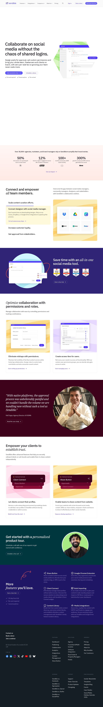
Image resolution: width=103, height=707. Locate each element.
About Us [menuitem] (87, 647)
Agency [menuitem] (70, 642)
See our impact (50, 172)
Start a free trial (59, 282)
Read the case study (13, 421)
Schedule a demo (31, 73)
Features (22, 3)
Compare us (40, 3)
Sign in (69, 3)
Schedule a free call (13, 554)
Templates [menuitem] (87, 682)
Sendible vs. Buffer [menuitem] (58, 691)
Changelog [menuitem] (71, 687)
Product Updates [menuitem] (73, 684)
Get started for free (12, 73)
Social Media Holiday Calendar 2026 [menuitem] (89, 695)
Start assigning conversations (17, 227)
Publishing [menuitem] (55, 645)
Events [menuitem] (86, 687)
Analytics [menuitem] (55, 650)
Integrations (31, 3)
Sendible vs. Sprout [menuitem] (58, 689)
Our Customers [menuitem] (89, 653)
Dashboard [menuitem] (55, 642)
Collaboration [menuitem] (56, 647)
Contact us (9, 633)
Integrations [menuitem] (56, 653)
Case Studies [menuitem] (88, 690)
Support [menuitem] (70, 679)
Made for (49, 3)
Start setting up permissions (16, 368)
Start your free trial (91, 3)
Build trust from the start (15, 514)
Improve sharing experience (63, 514)
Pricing (56, 3)
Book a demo (79, 3)
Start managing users (61, 368)
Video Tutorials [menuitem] (73, 682)
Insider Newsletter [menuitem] (90, 679)
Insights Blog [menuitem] (88, 684)
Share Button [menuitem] (56, 661)
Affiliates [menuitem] (87, 645)
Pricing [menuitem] (86, 642)
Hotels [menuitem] (70, 660)
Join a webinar (11, 638)
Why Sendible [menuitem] (88, 650)
